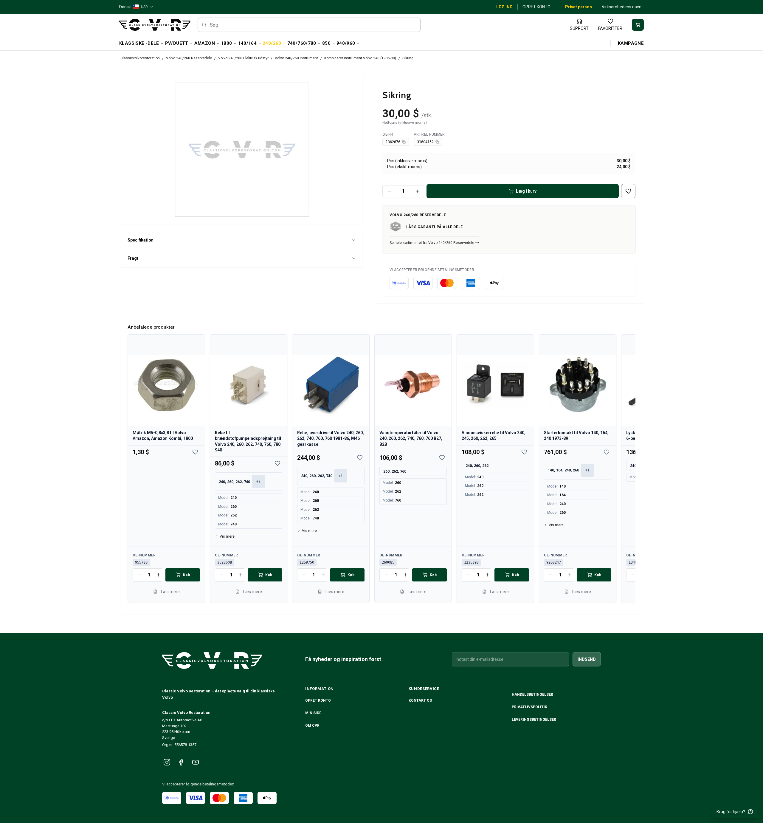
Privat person (578, 6)
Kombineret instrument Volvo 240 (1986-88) (360, 58)
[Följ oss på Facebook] (181, 762)
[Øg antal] (417, 191)
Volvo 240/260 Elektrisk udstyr (243, 58)
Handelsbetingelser (532, 694)
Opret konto (536, 6)
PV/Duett (176, 43)
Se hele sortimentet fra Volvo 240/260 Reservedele (432, 243)
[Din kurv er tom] (638, 25)
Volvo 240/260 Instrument (296, 58)
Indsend (587, 659)
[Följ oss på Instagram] (167, 762)
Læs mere (170, 591)
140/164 (247, 43)
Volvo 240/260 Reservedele (189, 58)
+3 (258, 481)
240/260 (272, 43)
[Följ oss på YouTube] (195, 762)
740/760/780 (301, 43)
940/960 (345, 43)
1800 (226, 43)
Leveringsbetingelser (534, 719)
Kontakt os (420, 700)
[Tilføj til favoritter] (628, 191)
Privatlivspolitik (529, 707)
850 (326, 43)
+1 (341, 476)
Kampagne (631, 43)
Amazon (204, 43)
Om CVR (312, 725)
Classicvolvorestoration (140, 58)
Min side (313, 713)
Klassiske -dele (139, 43)
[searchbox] (309, 25)
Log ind (504, 6)
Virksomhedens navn (621, 6)
